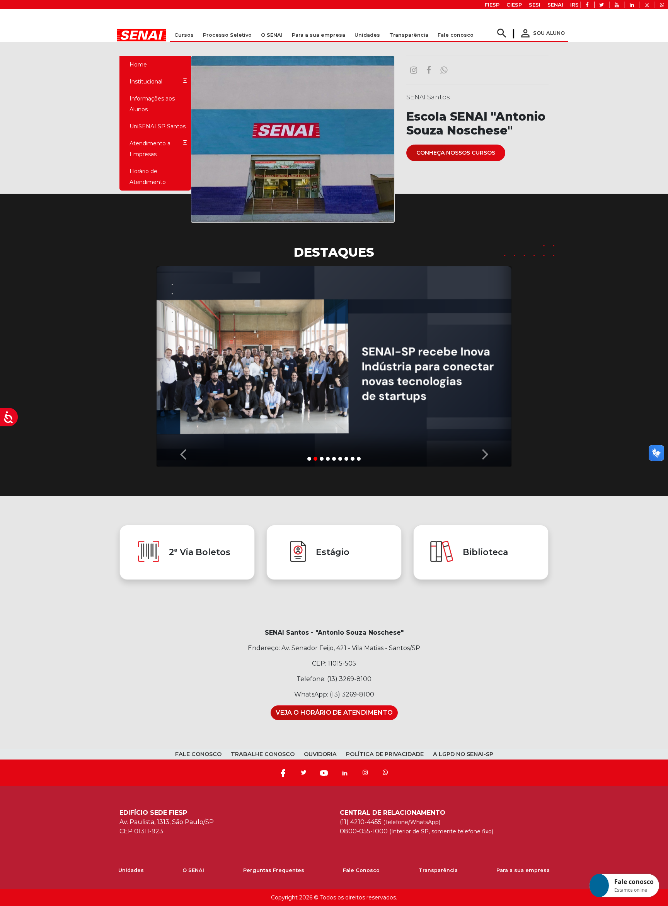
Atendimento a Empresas (150, 149)
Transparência (438, 871)
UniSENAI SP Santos (158, 126)
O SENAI (193, 871)
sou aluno (542, 33)
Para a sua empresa (523, 871)
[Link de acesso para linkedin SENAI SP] (632, 5)
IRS (574, 5)
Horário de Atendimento (148, 177)
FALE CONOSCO (198, 754)
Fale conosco (456, 35)
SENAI (555, 5)
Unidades (367, 35)
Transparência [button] (408, 35)
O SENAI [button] (272, 35)
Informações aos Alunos (152, 104)
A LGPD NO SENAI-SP (463, 754)
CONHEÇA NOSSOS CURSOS (455, 152)
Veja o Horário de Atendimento (334, 713)
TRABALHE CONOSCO (263, 754)
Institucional (146, 81)
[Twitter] (303, 773)
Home (138, 64)
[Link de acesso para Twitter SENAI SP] (601, 5)
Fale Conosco (361, 871)
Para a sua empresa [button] (318, 35)
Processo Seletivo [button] (227, 35)
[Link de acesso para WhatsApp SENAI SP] (662, 5)
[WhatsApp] (385, 773)
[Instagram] (365, 773)
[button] (183, 364)
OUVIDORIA (320, 754)
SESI (534, 5)
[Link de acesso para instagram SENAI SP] (647, 5)
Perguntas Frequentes (273, 871)
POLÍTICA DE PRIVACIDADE (385, 754)
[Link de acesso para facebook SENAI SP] (587, 5)
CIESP (514, 5)
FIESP (492, 5)
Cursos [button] (184, 35)
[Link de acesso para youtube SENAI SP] (617, 5)
